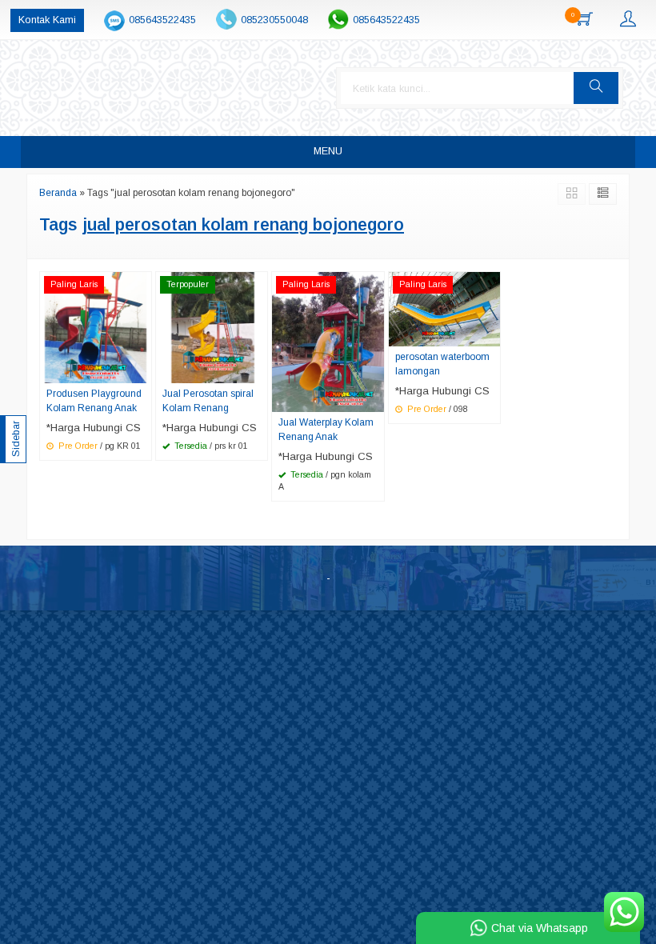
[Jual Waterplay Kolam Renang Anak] (327, 341)
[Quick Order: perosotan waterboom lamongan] (490, 334)
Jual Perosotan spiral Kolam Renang (208, 401)
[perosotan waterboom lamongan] (444, 308)
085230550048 (274, 20)
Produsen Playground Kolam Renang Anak (94, 401)
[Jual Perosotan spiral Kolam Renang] (211, 327)
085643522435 (162, 20)
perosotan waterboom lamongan (442, 364)
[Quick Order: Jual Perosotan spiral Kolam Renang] (258, 370)
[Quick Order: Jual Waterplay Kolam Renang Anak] (374, 399)
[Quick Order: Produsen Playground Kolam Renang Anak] (142, 370)
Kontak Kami (47, 20)
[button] (596, 88)
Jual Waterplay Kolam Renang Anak (326, 429)
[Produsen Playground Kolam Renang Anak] (95, 327)
